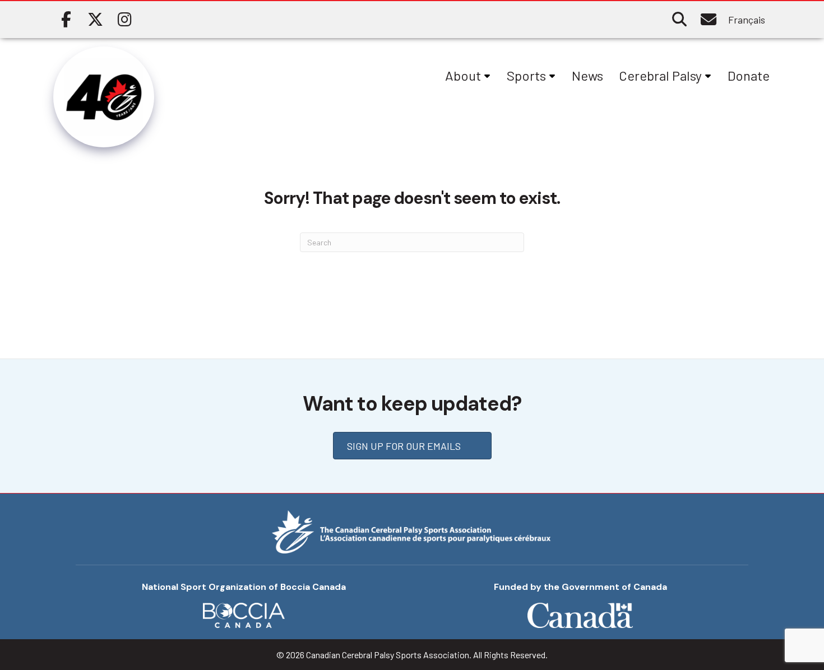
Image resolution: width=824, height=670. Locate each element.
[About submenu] (487, 76)
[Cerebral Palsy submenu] (708, 76)
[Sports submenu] (552, 76)
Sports (526, 75)
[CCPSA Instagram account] (124, 19)
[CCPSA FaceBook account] (66, 19)
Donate (749, 75)
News (587, 75)
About (463, 75)
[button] (679, 19)
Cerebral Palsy (660, 75)
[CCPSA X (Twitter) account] (95, 19)
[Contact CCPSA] (708, 19)
